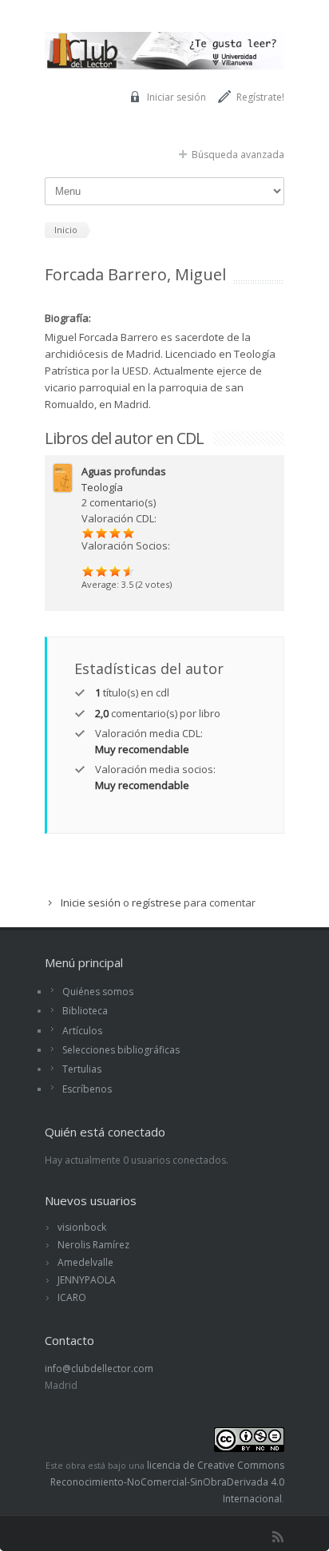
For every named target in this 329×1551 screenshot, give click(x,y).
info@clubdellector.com (99, 1368)
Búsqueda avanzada (238, 154)
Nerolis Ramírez (93, 1245)
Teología (102, 487)
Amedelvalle (85, 1262)
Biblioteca (85, 1010)
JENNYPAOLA (86, 1280)
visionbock (81, 1227)
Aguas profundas (123, 471)
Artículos (82, 1030)
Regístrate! (260, 97)
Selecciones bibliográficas (121, 1050)
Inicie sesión (91, 902)
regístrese (156, 902)
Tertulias (81, 1069)
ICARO (71, 1297)
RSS (278, 1536)
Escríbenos (87, 1089)
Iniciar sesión (176, 97)
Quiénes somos (97, 991)
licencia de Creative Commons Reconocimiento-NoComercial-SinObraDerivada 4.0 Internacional (167, 1481)
